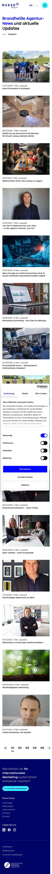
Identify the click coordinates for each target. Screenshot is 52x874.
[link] (26, 70)
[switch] (44, 443)
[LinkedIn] (3, 830)
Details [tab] (25, 393)
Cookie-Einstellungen (12, 854)
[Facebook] (9, 830)
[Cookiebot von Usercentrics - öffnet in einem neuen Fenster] (36, 386)
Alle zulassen (25, 469)
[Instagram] (14, 830)
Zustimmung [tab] (9, 393)
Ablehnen (25, 485)
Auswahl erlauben (25, 477)
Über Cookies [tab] (41, 393)
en (36, 5)
